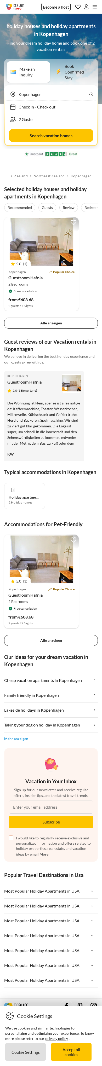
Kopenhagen (81, 176)
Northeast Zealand (49, 176)
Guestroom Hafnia (25, 277)
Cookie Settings (26, 1052)
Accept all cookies (71, 1052)
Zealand (20, 176)
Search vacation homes (51, 135)
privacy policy (56, 1038)
